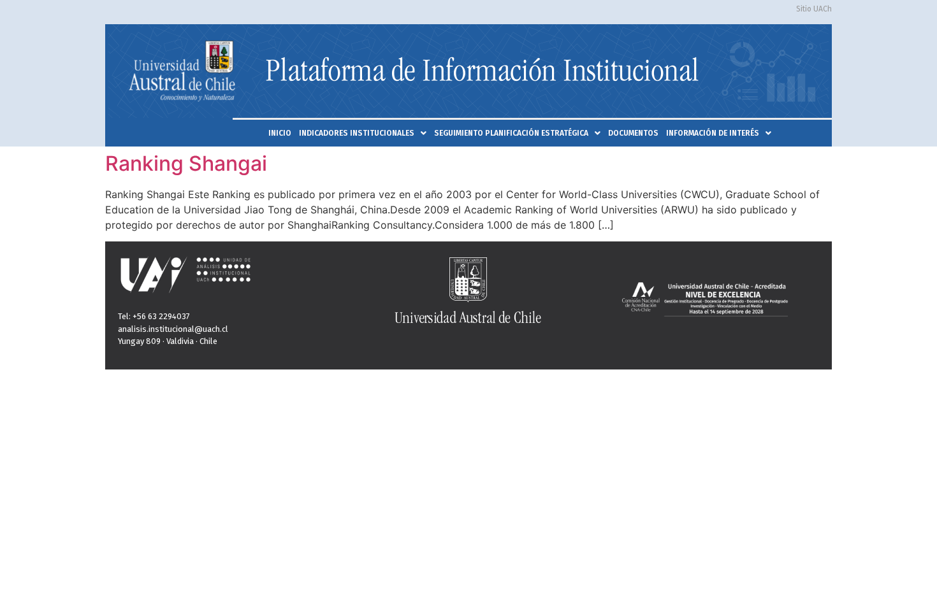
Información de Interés (712, 133)
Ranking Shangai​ (186, 163)
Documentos (633, 133)
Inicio (279, 133)
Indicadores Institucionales (356, 133)
